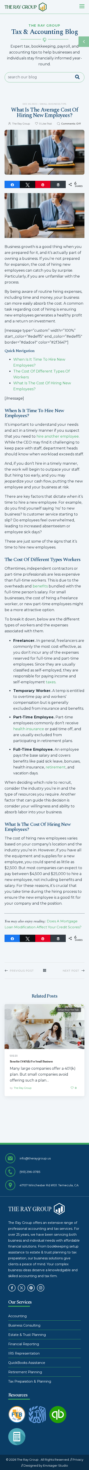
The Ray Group (21, 123)
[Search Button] (79, 77)
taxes (50, 682)
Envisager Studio (55, 1465)
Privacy (78, 1459)
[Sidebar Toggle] (84, 41)
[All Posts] (44, 970)
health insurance (28, 729)
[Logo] (26, 7)
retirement (56, 767)
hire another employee (58, 436)
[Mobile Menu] (81, 6)
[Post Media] (44, 1026)
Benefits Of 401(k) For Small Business (31, 1061)
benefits (40, 586)
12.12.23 (13, 1055)
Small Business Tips (53, 104)
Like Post (45, 123)
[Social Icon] (12, 1287)
